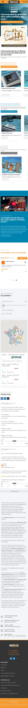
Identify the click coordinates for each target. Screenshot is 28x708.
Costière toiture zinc (6, 133)
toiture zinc (15, 529)
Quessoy (4, 383)
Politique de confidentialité (9, 693)
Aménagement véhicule (8, 676)
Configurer (5, 95)
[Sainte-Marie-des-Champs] (2, 359)
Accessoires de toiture (8, 673)
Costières (4, 665)
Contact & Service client (8, 682)
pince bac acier (22, 579)
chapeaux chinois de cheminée (13, 589)
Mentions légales (6, 690)
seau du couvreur (9, 584)
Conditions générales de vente (10, 685)
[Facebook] (2, 398)
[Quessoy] (2, 381)
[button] (3, 1)
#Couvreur (10, 479)
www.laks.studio (14, 702)
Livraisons (4, 688)
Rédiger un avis (23, 258)
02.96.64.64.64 (10, 383)
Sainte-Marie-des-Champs (8, 361)
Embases (3, 667)
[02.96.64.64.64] (7, 381)
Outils (2, 670)
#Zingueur (15, 479)
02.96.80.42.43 (10, 372)
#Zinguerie (22, 479)
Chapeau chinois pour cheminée (11, 174)
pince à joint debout (9, 579)
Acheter (4, 137)
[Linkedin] (5, 398)
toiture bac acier (5, 529)
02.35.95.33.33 (19, 361)
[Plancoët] (2, 370)
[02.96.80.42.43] (7, 370)
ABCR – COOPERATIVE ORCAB (13, 354)
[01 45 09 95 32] (5, 1)
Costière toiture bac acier (8, 88)
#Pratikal (3, 479)
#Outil (3, 481)
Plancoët (4, 372)
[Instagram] (8, 398)
